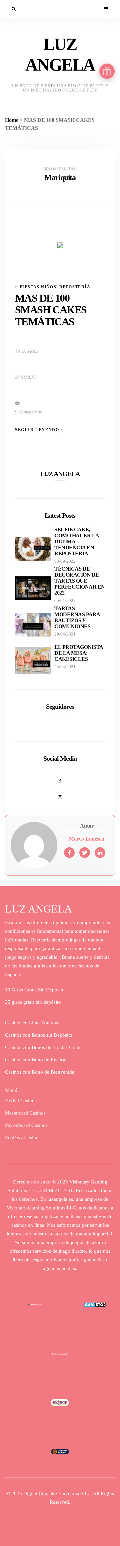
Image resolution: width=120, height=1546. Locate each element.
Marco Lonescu (86, 839)
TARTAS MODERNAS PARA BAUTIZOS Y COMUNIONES (77, 617)
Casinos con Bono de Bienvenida (39, 1072)
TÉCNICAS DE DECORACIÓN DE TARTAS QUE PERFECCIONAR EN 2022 (79, 581)
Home (11, 120)
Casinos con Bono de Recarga (36, 1059)
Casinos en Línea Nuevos (31, 1022)
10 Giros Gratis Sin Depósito (35, 989)
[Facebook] (60, 778)
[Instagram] (60, 794)
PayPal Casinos (21, 1100)
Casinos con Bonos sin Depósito (38, 1035)
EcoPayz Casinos (23, 1137)
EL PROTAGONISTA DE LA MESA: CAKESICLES (78, 653)
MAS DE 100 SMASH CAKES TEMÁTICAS (50, 309)
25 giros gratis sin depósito (33, 1002)
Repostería (74, 287)
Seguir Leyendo (38, 429)
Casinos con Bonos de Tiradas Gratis (43, 1047)
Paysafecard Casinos (26, 1125)
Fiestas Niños (38, 287)
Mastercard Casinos (25, 1113)
